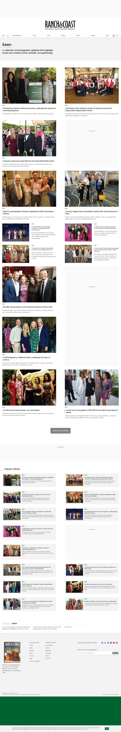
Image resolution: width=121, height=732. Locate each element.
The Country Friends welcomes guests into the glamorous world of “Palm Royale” (107, 250)
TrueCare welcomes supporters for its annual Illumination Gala (28, 161)
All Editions (48, 645)
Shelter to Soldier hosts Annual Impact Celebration (100, 601)
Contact (48, 658)
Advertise (48, 653)
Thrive (31, 653)
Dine (30, 648)
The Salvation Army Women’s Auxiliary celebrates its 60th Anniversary (41, 228)
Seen (3, 105)
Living (31, 645)
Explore (31, 650)
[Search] (117, 36)
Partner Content (50, 642)
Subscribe (48, 650)
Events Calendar (34, 661)
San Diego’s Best (34, 642)
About (47, 656)
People (31, 656)
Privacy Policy (106, 694)
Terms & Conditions (114, 694)
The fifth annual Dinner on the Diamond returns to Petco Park (27, 307)
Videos (47, 648)
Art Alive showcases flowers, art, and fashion (21, 410)
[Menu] (3, 35)
